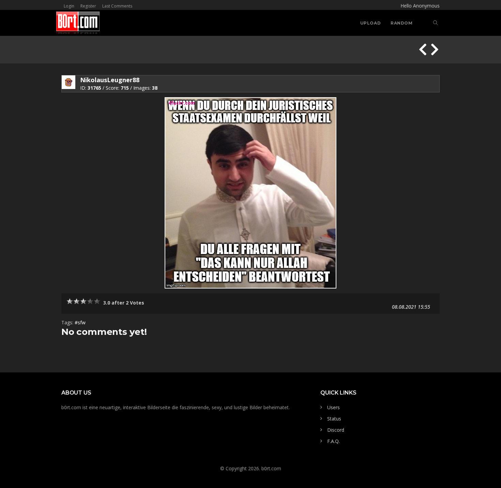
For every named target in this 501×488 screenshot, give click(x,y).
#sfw (80, 322)
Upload (370, 23)
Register (88, 6)
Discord (335, 430)
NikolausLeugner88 (109, 80)
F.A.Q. (333, 441)
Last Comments (117, 6)
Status (334, 418)
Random (402, 23)
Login (69, 6)
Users (333, 407)
